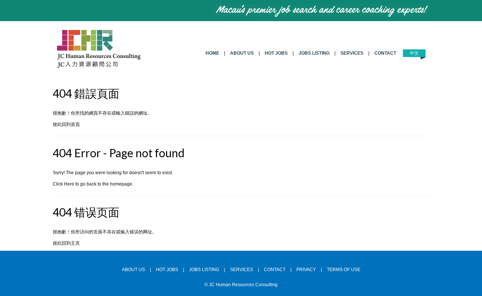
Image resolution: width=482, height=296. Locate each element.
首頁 (75, 124)
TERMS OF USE (343, 269)
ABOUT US (242, 53)
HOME (212, 53)
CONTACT (385, 53)
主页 (75, 243)
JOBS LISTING (314, 53)
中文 (414, 53)
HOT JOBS (276, 53)
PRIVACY (306, 269)
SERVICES (351, 53)
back (91, 184)
